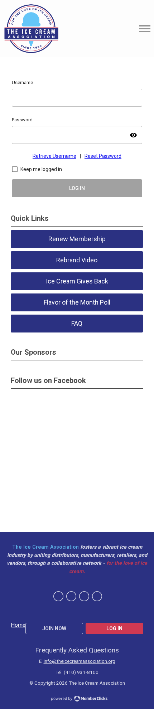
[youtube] (84, 596)
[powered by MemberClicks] (77, 699)
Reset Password (103, 156)
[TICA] (31, 29)
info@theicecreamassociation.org (79, 661)
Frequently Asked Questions (77, 650)
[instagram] (97, 596)
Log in (114, 628)
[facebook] (58, 596)
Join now (54, 628)
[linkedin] (71, 596)
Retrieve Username (54, 156)
